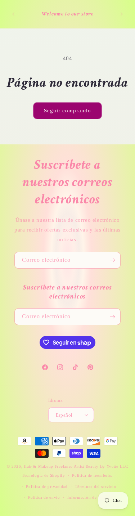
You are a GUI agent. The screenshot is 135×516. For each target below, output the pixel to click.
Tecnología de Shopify (43, 475)
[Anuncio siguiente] (122, 14)
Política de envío (44, 497)
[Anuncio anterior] (13, 14)
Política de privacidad (46, 486)
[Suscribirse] (112, 260)
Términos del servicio (95, 486)
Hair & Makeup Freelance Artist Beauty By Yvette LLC (76, 466)
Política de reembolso (92, 475)
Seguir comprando (67, 110)
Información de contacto (90, 497)
